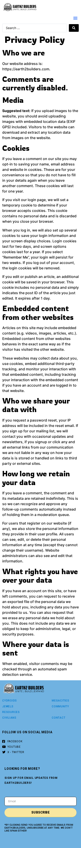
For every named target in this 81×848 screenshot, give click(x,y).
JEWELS (8, 706)
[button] (75, 18)
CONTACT (58, 717)
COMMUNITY (60, 706)
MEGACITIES (60, 700)
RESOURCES (11, 712)
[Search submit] (74, 28)
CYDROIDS (9, 700)
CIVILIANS (9, 717)
